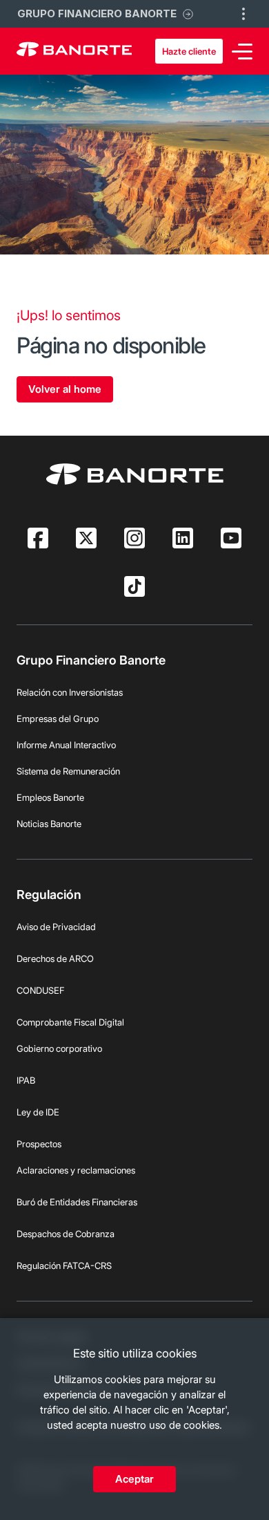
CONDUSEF (40, 990)
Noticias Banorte (49, 823)
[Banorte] (74, 51)
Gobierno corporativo (59, 1048)
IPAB (26, 1080)
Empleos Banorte (50, 797)
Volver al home (64, 389)
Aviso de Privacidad (56, 926)
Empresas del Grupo (58, 718)
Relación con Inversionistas (70, 692)
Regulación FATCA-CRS (64, 1265)
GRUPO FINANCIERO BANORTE (97, 13)
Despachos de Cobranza (65, 1233)
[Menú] (242, 51)
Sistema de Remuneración (68, 771)
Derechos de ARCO (55, 958)
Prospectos (39, 1143)
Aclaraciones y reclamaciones (76, 1170)
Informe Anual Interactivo (66, 744)
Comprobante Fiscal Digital (70, 1022)
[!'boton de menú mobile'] (243, 14)
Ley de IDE (38, 1112)
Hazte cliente (189, 51)
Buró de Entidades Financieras (77, 1201)
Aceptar (134, 1478)
